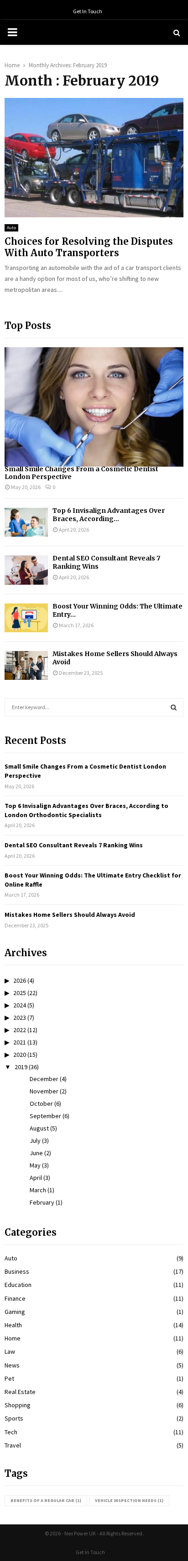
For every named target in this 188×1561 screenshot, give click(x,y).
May (35, 1165)
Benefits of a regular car (45, 1500)
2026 (19, 980)
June (36, 1153)
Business (17, 1271)
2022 (19, 1030)
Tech (11, 1432)
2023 (19, 1017)
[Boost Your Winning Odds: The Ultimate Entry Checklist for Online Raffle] (26, 617)
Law (10, 1351)
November (44, 1091)
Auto (11, 228)
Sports (14, 1418)
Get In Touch (87, 11)
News (12, 1365)
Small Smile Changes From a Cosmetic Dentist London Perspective (81, 473)
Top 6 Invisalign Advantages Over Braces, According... (108, 514)
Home (13, 1338)
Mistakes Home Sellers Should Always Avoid (70, 914)
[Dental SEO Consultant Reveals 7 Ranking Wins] (26, 569)
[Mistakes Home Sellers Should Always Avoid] (26, 665)
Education (18, 1285)
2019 (21, 1067)
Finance (15, 1298)
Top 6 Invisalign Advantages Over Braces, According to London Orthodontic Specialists (86, 810)
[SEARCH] (173, 707)
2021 (19, 1042)
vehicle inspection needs (129, 1500)
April (36, 1177)
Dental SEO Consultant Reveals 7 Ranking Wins (74, 845)
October (41, 1103)
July (35, 1140)
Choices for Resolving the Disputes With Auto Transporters (89, 247)
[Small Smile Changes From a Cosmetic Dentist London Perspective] (94, 407)
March (38, 1190)
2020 (19, 1054)
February (42, 1202)
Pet (9, 1378)
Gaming (15, 1312)
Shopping (18, 1405)
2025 (19, 993)
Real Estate (20, 1392)
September (45, 1116)
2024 (19, 1005)
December (44, 1079)
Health (13, 1325)
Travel (13, 1445)
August (39, 1128)
